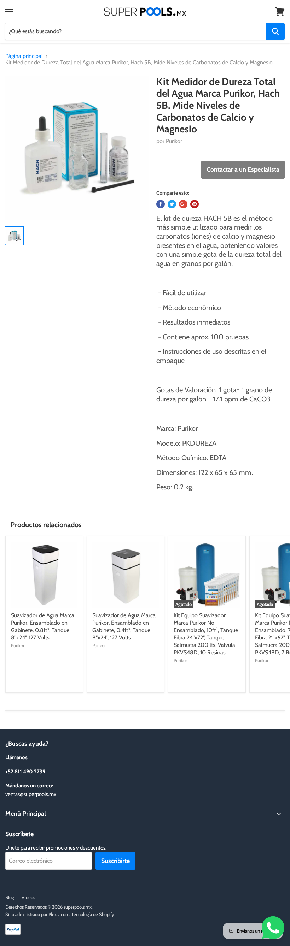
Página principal (24, 56)
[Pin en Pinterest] (194, 204)
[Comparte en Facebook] (160, 204)
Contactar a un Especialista (243, 169)
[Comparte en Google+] (183, 204)
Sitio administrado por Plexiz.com (37, 914)
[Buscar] (275, 31)
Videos (28, 897)
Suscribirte (115, 861)
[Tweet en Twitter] (172, 204)
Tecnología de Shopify (92, 914)
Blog (9, 897)
